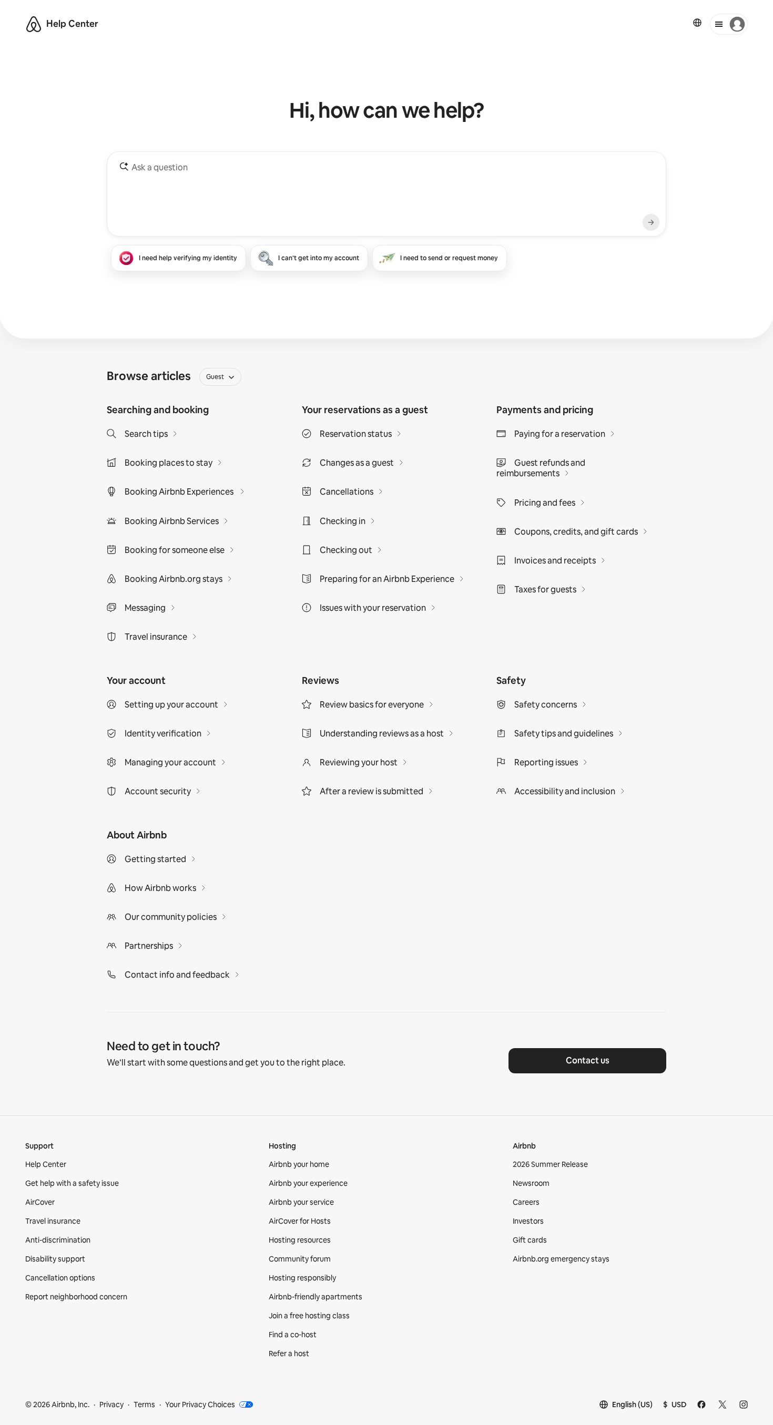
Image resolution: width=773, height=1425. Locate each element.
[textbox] (385, 191)
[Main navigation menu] (729, 24)
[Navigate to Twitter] (722, 1404)
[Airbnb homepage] (33, 24)
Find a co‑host (293, 1334)
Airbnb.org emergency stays (561, 1259)
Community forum (300, 1259)
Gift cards (530, 1240)
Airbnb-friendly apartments (315, 1296)
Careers (526, 1202)
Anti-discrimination (57, 1240)
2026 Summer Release (550, 1164)
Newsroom (531, 1183)
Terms (144, 1404)
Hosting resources (300, 1240)
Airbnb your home (299, 1164)
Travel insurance (52, 1221)
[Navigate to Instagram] (743, 1404)
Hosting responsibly (302, 1278)
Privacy (111, 1404)
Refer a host (289, 1353)
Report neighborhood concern (76, 1296)
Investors (528, 1221)
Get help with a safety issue (72, 1183)
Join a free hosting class (309, 1315)
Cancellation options (60, 1278)
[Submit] (651, 222)
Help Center (45, 1164)
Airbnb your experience (308, 1183)
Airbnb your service (301, 1202)
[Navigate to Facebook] (701, 1404)
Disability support (55, 1259)
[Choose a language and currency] (697, 22)
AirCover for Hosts (300, 1221)
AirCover (40, 1202)
